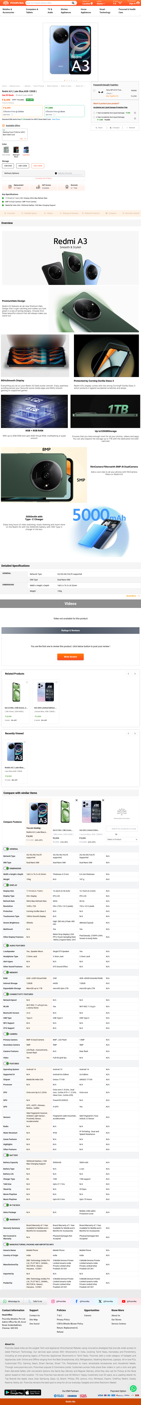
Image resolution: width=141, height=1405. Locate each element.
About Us (116, 1315)
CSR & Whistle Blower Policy (70, 1323)
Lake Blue (26, 155)
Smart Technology (105, 11)
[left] (128, 673)
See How (7, 115)
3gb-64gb (8, 166)
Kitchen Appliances (66, 11)
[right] (135, 673)
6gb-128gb (38, 166)
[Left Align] (74, 3)
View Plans (56, 119)
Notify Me (70, 1401)
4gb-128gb (22, 166)
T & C (59, 1315)
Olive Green (6, 155)
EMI (21, 138)
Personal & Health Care (127, 11)
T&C (25, 138)
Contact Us (34, 1315)
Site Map (33, 1319)
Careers (87, 1315)
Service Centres (119, 1323)
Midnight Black (16, 156)
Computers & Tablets (32, 11)
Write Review (70, 656)
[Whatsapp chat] (132, 1388)
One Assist (34, 1323)
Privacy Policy (63, 1319)
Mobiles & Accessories (8, 11)
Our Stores (116, 1319)
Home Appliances (86, 11)
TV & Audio (50, 11)
